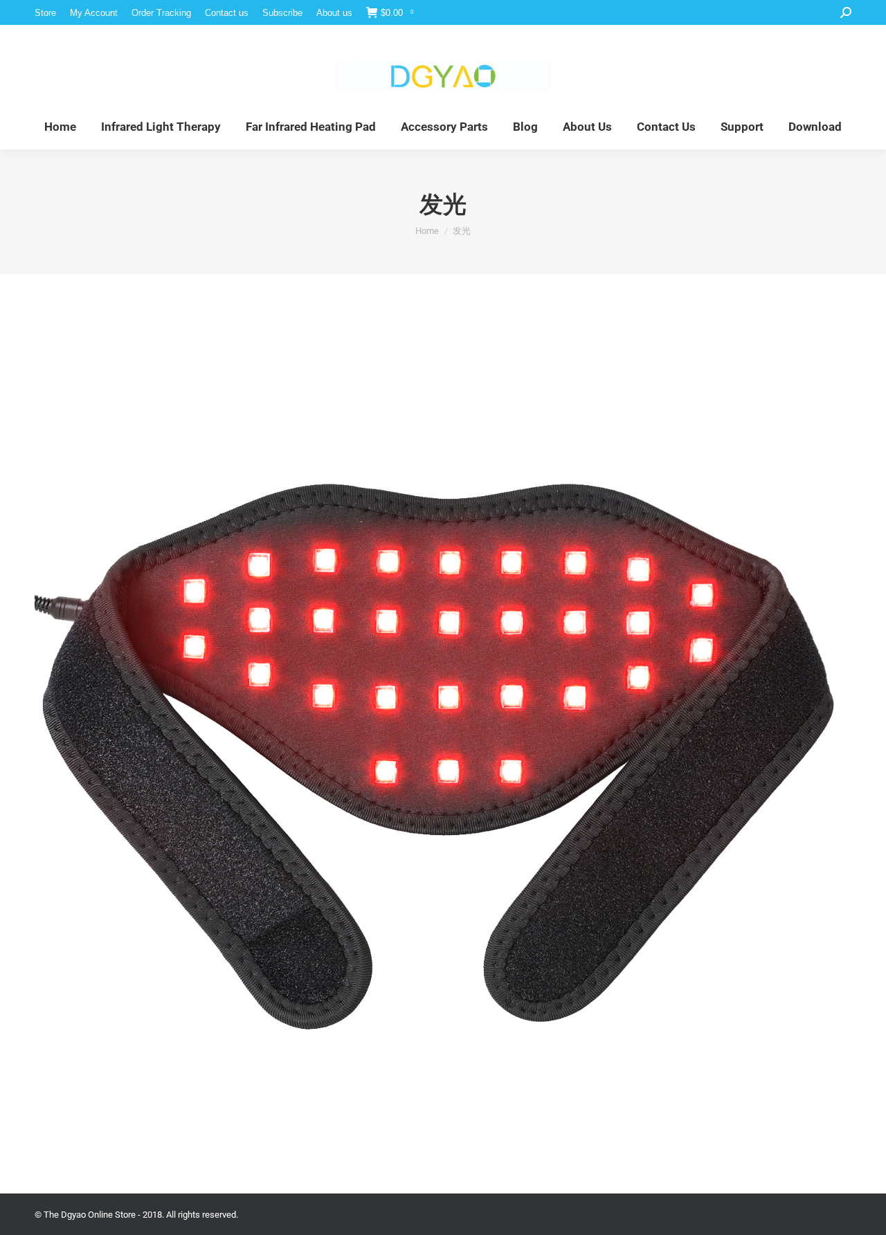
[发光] (443, 730)
